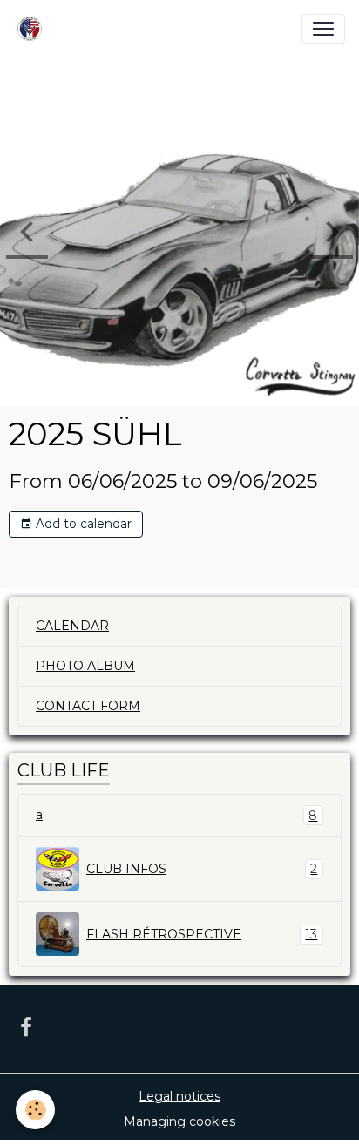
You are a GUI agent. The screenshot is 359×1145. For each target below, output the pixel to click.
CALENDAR (72, 625)
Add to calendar (82, 524)
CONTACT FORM (88, 706)
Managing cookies (179, 1121)
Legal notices (179, 1096)
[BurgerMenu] (323, 29)
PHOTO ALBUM (85, 666)
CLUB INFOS (201, 869)
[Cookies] (35, 1109)
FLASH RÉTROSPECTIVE (201, 934)
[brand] (33, 29)
